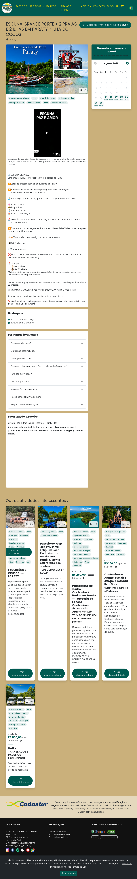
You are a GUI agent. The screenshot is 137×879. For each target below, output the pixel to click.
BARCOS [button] (51, 6)
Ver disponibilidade (20, 673)
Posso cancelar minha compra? (26, 397)
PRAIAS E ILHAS (66, 8)
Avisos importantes (20, 381)
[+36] (116, 516)
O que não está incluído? (23, 351)
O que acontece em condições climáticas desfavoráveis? (39, 366)
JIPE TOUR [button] (35, 6)
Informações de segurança (24, 389)
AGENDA (86, 6)
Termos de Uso (79, 867)
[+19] (52, 516)
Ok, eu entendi (68, 873)
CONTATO (99, 6)
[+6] (29, 69)
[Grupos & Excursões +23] (20, 516)
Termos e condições (58, 831)
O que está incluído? (21, 343)
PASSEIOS (21, 6)
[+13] (84, 516)
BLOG (110, 6)
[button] (131, 8)
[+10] (20, 694)
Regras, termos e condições (24, 404)
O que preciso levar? (21, 358)
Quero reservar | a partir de (107, 25)
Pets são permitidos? (21, 374)
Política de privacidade (58, 837)
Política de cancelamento (60, 834)
